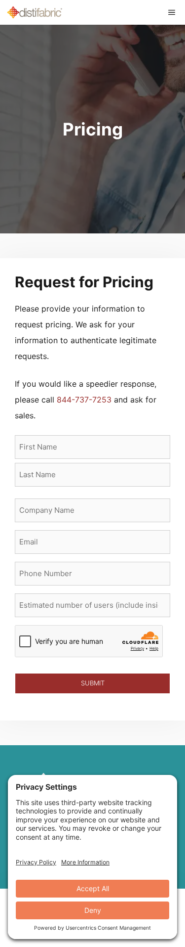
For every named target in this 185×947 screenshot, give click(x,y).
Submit (93, 683)
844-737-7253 (84, 400)
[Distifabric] (34, 12)
